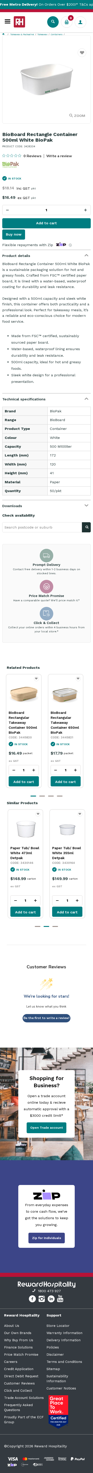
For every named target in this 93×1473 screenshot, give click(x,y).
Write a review (59, 156)
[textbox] (41, 527)
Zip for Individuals (46, 1238)
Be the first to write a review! (46, 1018)
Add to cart (46, 223)
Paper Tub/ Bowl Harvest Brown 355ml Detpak (66, 853)
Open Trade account (46, 1127)
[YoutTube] (60, 1299)
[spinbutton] (46, 210)
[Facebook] (33, 1299)
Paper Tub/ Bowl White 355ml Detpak (24, 853)
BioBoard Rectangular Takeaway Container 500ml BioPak (24, 723)
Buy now (13, 234)
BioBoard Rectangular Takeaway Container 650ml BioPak (66, 723)
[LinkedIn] (52, 1299)
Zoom (79, 115)
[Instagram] (42, 1299)
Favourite (82, 55)
